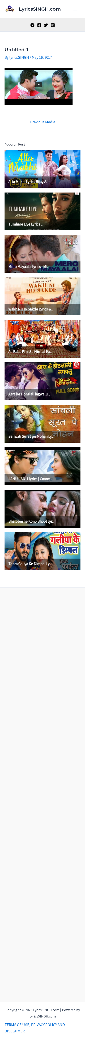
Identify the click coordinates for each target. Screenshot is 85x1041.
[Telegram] (32, 25)
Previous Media (42, 122)
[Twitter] (46, 25)
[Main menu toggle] (75, 9)
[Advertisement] (42, 793)
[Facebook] (39, 25)
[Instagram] (53, 25)
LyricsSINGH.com (40, 9)
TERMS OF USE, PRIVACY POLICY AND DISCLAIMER (35, 1028)
